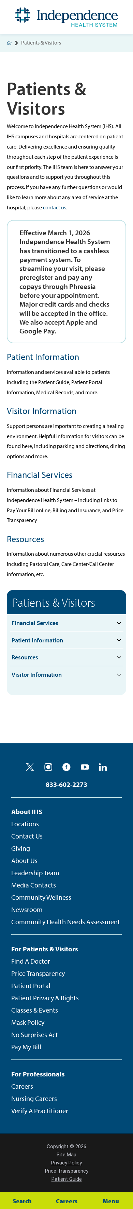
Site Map (66, 1155)
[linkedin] (103, 767)
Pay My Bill (26, 1046)
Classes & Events (34, 1010)
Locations (25, 823)
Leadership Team (35, 872)
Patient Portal (30, 985)
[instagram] (48, 767)
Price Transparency (38, 973)
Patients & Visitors (53, 602)
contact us (54, 207)
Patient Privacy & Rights (45, 998)
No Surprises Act (34, 1034)
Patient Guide (66, 1179)
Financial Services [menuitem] (35, 623)
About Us (24, 860)
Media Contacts (33, 885)
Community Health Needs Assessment (65, 921)
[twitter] (30, 767)
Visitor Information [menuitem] (37, 674)
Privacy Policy (66, 1163)
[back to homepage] (9, 42)
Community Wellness (41, 897)
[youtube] (85, 767)
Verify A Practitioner (39, 1110)
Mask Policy (27, 1022)
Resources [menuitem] (25, 657)
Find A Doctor (30, 961)
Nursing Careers (34, 1098)
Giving (20, 848)
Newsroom (27, 909)
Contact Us (27, 836)
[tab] (119, 623)
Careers (22, 1086)
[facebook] (66, 767)
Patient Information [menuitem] (37, 640)
